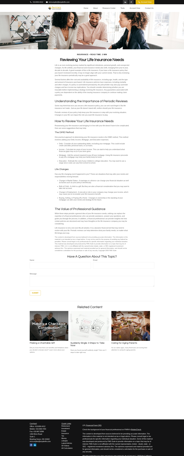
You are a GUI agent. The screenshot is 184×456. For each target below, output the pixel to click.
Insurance (65, 433)
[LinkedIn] (125, 2)
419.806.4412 (38, 2)
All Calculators (67, 448)
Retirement (65, 426)
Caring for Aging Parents (124, 343)
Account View (146, 2)
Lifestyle (64, 441)
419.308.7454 (41, 429)
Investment (65, 428)
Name (32, 260)
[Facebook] (131, 2)
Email (95, 260)
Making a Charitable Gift (42, 343)
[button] (86, 8)
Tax (62, 436)
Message (33, 274)
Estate (63, 431)
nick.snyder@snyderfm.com (59, 2)
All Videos (65, 446)
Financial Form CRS (93, 425)
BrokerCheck (136, 429)
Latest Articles (66, 443)
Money (64, 438)
